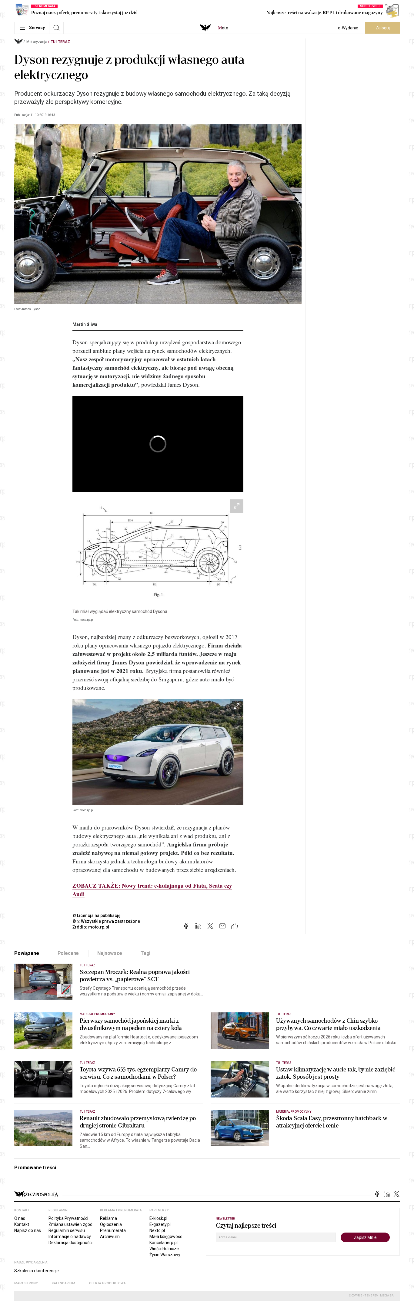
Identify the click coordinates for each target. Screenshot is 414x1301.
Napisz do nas (27, 1230)
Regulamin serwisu (66, 1230)
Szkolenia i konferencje (36, 1270)
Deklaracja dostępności (70, 1242)
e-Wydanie (348, 27)
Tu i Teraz (60, 42)
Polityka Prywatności (68, 1218)
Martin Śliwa (84, 324)
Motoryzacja (36, 42)
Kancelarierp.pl (163, 1242)
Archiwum (110, 1236)
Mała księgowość (165, 1236)
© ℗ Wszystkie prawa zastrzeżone (106, 921)
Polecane (68, 953)
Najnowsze (109, 953)
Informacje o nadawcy (69, 1236)
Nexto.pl (157, 1230)
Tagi (145, 953)
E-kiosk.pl (158, 1218)
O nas (19, 1218)
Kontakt (21, 1224)
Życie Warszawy (164, 1254)
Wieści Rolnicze (164, 1248)
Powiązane (26, 953)
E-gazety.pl (160, 1224)
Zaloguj (383, 27)
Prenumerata (113, 1230)
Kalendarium (63, 1283)
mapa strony (26, 1283)
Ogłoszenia (111, 1224)
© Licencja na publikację (96, 915)
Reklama (108, 1218)
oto (223, 28)
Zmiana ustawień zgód (70, 1224)
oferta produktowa (107, 1283)
